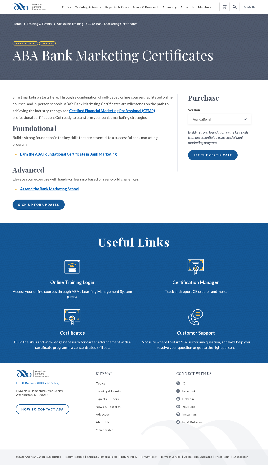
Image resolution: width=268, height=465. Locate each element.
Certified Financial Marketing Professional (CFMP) (112, 110)
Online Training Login (72, 282)
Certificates (72, 333)
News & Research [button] (146, 7)
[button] (235, 7)
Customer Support (196, 333)
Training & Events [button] (88, 7)
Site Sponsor (240, 456)
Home (17, 24)
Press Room (222, 456)
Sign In (250, 7)
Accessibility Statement (198, 456)
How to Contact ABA (42, 409)
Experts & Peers (107, 399)
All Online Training (70, 24)
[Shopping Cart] (225, 7)
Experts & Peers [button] (117, 7)
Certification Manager (196, 282)
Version (194, 110)
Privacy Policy (149, 456)
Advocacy (103, 414)
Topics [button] (66, 7)
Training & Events (39, 24)
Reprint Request (74, 456)
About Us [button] (187, 7)
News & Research (108, 406)
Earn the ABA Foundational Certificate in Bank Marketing (68, 154)
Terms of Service (170, 456)
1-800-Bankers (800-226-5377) (37, 383)
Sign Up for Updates (38, 205)
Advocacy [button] (169, 7)
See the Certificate (213, 155)
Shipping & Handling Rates (102, 456)
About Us (102, 422)
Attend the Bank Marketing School (49, 189)
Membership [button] (207, 7)
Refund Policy (129, 456)
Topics (100, 383)
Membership (104, 430)
